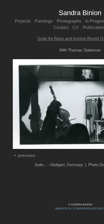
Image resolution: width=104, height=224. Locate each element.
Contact (61, 27)
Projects (22, 21)
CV (76, 27)
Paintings (44, 21)
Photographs (69, 21)
